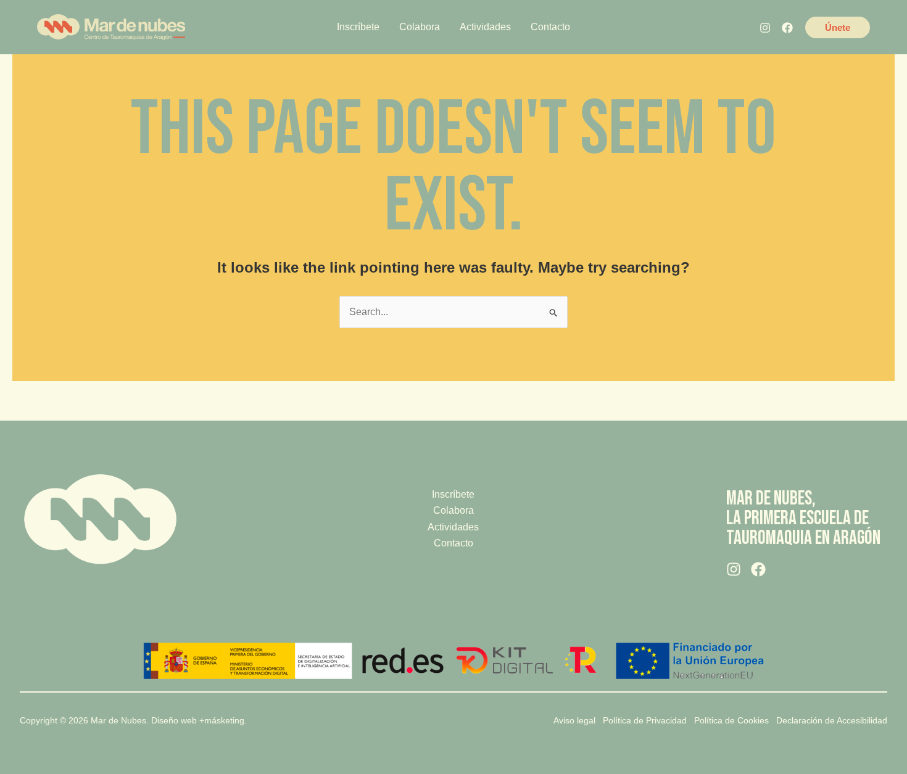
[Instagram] (765, 27)
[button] (837, 27)
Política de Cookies (731, 720)
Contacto (453, 543)
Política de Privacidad (645, 720)
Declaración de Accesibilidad (831, 720)
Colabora (453, 510)
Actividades (453, 527)
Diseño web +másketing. (199, 720)
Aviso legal (574, 720)
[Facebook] (787, 27)
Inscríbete (453, 494)
